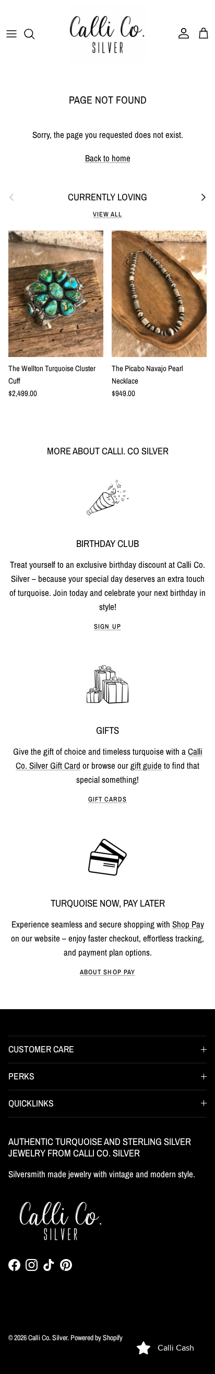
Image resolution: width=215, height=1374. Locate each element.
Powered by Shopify (96, 1337)
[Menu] (11, 33)
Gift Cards (107, 799)
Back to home (107, 158)
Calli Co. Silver (47, 1337)
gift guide (146, 765)
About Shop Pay (107, 972)
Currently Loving (107, 197)
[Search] (34, 33)
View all (107, 214)
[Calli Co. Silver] (107, 33)
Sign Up (107, 626)
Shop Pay (188, 924)
